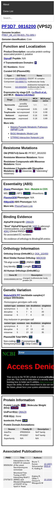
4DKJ (6, 231)
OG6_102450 (41, 254)
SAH (34, 226)
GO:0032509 (21, 87)
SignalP (8, 58)
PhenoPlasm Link (24, 206)
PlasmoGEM (10, 197)
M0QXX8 (41, 258)
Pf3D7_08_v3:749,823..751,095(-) (19, 35)
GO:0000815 (21, 78)
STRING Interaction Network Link (27, 137)
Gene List (8, 11)
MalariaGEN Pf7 (12, 295)
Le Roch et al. (39, 92)
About (6, 4)
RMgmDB (9, 202)
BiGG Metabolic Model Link (24, 133)
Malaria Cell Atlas (24, 95)
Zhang (7, 189)
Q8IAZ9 (30, 222)
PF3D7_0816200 (19, 26)
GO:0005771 (21, 81)
